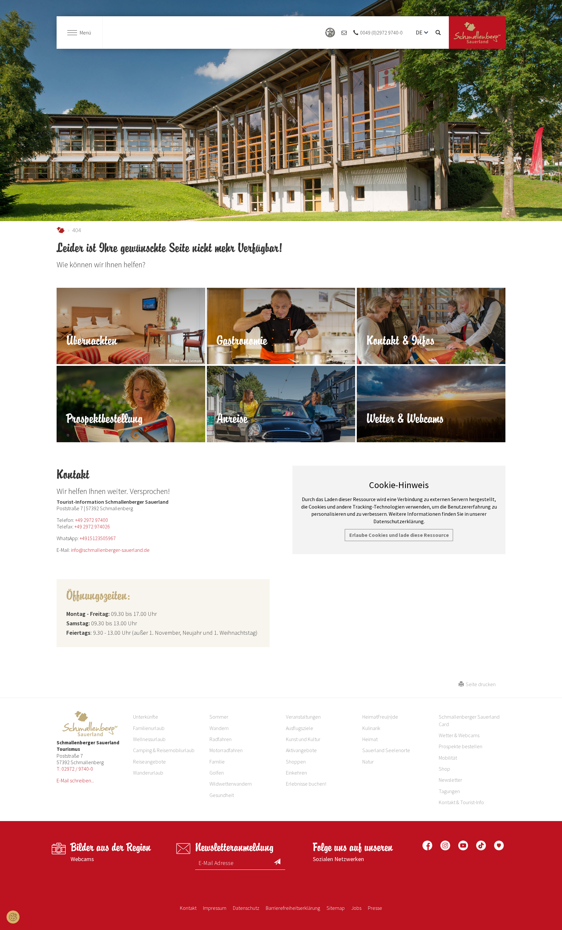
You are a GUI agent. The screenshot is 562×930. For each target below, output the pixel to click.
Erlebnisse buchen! (306, 783)
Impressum (214, 908)
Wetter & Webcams (459, 735)
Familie (217, 761)
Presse (375, 908)
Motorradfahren (226, 750)
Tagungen (449, 791)
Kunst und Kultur (303, 739)
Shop (444, 768)
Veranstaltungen (303, 716)
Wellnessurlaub (149, 739)
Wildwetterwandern (230, 783)
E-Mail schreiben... (75, 780)
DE (419, 32)
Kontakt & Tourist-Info (461, 802)
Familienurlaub (149, 728)
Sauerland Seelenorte (386, 750)
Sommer (218, 716)
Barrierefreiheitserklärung (293, 908)
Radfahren (220, 739)
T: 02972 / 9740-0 (75, 768)
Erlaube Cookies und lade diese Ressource (399, 535)
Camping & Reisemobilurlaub (163, 750)
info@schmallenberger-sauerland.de (110, 550)
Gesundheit (221, 795)
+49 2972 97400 (91, 520)
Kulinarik (371, 728)
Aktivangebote (301, 750)
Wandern (219, 728)
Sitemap (336, 908)
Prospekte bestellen (460, 746)
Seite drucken (480, 684)
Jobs (356, 908)
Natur (368, 761)
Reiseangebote (149, 761)
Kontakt (188, 908)
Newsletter (450, 780)
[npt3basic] (477, 32)
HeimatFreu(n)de (380, 716)
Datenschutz (246, 908)
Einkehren (296, 772)
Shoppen (296, 761)
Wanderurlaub (148, 772)
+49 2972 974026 (92, 526)
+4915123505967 (98, 538)
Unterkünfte (145, 716)
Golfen (216, 772)
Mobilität (448, 757)
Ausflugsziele (299, 728)
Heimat (370, 739)
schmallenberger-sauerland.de (61, 230)
